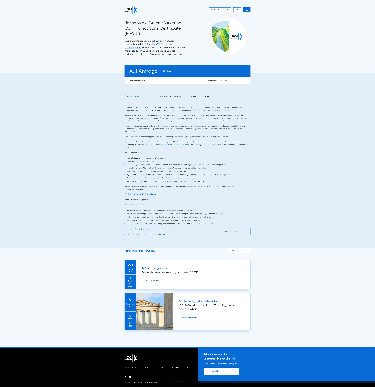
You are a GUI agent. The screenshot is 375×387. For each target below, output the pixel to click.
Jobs (186, 367)
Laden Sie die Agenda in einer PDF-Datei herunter (146, 234)
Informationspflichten (151, 382)
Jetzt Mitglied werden (229, 231)
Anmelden (215, 371)
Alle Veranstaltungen (239, 251)
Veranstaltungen (160, 367)
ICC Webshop (216, 10)
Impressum (128, 382)
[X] (125, 377)
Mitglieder (175, 367)
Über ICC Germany (131, 367)
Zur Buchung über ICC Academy (140, 194)
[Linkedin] (130, 377)
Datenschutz (138, 382)
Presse (146, 367)
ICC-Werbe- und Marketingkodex (176, 144)
